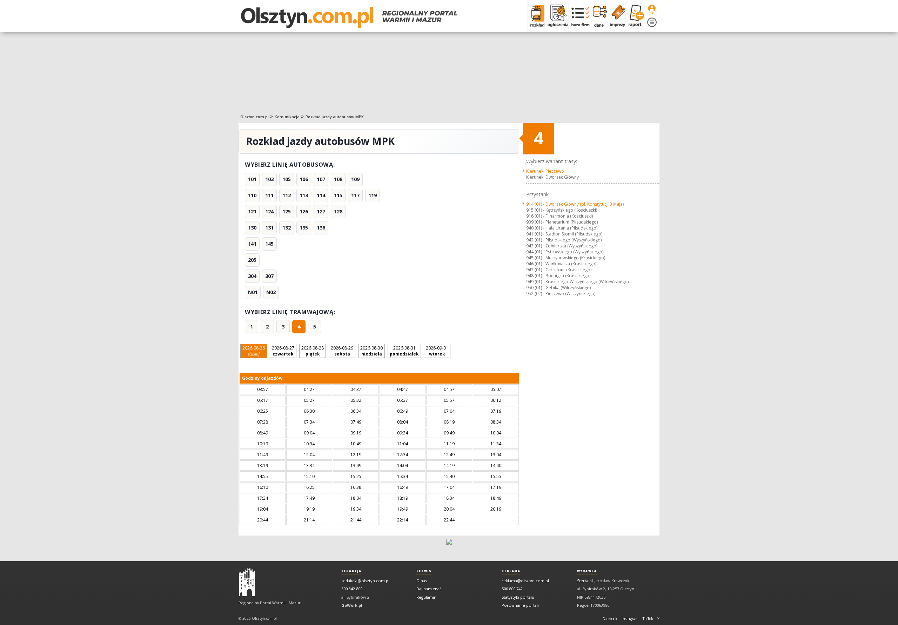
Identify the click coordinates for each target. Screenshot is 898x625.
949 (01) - (577, 282)
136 (321, 227)
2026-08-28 (312, 351)
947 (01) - (558, 270)
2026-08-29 (342, 351)
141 (252, 243)
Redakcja (351, 571)
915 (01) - (561, 210)
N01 (252, 292)
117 (355, 195)
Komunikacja (287, 116)
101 (252, 179)
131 (269, 227)
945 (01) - (565, 258)
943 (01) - (561, 246)
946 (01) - (561, 264)
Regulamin (426, 597)
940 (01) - (561, 228)
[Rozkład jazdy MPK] (535, 16)
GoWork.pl (351, 605)
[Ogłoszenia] (556, 16)
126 (304, 211)
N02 (271, 292)
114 (321, 195)
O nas (421, 580)
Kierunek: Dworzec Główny (552, 177)
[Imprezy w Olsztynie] (616, 16)
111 (269, 195)
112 (286, 195)
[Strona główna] (349, 17)
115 (338, 195)
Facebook (610, 618)
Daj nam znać (428, 588)
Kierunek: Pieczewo (545, 171)
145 (269, 243)
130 (252, 227)
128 (338, 211)
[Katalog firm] (579, 16)
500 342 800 (351, 588)
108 (338, 179)
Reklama (511, 571)
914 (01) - (575, 204)
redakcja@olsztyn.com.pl (365, 580)
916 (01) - (559, 216)
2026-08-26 (253, 351)
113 (304, 195)
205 (252, 260)
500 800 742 (512, 588)
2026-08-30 (371, 351)
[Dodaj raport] (634, 16)
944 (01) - (564, 252)
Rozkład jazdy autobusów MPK (335, 116)
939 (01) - (562, 222)
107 (321, 179)
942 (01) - (564, 240)
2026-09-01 (437, 351)
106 (304, 179)
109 (355, 179)
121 (252, 211)
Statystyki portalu (518, 597)
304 (252, 276)
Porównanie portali (520, 605)
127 (321, 211)
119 (372, 195)
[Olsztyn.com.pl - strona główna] (247, 582)
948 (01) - (558, 276)
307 (269, 276)
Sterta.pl (585, 580)
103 (269, 179)
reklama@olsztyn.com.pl (525, 580)
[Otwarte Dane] (598, 16)
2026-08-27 (283, 351)
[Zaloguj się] (652, 9)
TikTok (648, 618)
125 (286, 211)
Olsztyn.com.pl (254, 116)
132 (286, 227)
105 (286, 179)
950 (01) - (558, 288)
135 (304, 227)
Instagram (630, 618)
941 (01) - (564, 234)
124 (269, 211)
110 (252, 195)
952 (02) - (560, 294)
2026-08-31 (404, 351)
